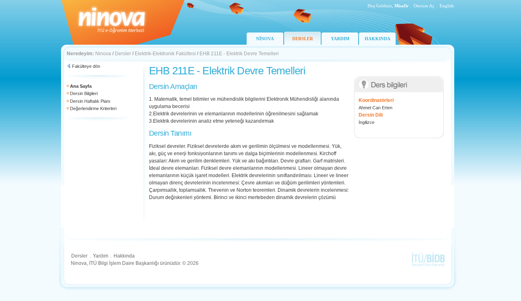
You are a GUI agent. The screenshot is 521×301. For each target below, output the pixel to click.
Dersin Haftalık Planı (90, 101)
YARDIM (340, 38)
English (447, 5)
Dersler (123, 53)
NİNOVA (265, 38)
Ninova (103, 53)
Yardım (100, 256)
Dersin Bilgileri (84, 93)
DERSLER (302, 38)
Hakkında (124, 256)
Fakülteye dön (86, 66)
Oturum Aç (424, 5)
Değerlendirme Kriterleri (93, 108)
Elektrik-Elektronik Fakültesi (165, 53)
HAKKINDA (377, 38)
